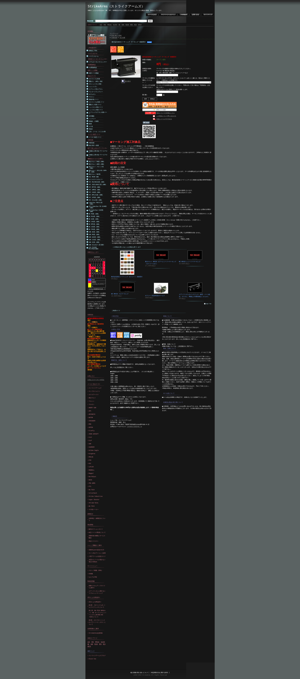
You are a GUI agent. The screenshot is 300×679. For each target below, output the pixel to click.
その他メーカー (94, 509)
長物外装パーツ (94, 99)
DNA (90, 424)
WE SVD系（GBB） (94, 221)
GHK (123, 24)
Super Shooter (94, 499)
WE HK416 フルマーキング (119, 294)
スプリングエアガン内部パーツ (98, 113)
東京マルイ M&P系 (94, 174)
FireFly (91, 430)
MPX (131, 24)
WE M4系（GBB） (94, 214)
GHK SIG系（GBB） (95, 239)
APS (90, 411)
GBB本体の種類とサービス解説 (97, 537)
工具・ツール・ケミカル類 (97, 131)
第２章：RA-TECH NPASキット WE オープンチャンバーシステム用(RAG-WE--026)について (97, 614)
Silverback (93, 493)
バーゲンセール (94, 56)
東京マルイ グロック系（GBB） (96, 167)
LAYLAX (91, 467)
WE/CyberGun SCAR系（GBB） (96, 210)
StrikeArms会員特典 (96, 633)
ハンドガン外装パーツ (96, 107)
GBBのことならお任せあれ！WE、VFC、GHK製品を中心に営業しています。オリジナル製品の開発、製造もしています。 (125, 10)
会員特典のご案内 (93, 628)
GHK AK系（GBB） (94, 232)
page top (208, 303)
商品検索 (90, 21)
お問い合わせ (149, 159)
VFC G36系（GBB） (95, 192)
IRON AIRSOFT (94, 434)
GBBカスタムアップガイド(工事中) (97, 587)
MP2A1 (109, 24)
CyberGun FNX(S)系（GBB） (95, 203)
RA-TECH (91, 490)
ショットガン (93, 86)
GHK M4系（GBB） (94, 234)
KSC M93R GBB (94, 177)
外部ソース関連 (94, 73)
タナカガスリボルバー (96, 179)
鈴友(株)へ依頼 (94, 145)
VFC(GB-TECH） (94, 503)
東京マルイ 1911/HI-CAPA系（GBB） (97, 171)
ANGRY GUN (92, 408)
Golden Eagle (94, 450)
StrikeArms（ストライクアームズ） (116, 6)
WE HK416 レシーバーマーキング (189, 261)
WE (119, 24)
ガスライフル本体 (94, 79)
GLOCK (115, 24)
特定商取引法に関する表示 (159, 672)
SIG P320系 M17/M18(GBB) (94, 248)
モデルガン (92, 94)
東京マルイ (92, 398)
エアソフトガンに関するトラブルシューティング (97, 592)
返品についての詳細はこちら (165, 113)
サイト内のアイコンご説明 (97, 553)
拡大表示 (128, 81)
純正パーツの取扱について (97, 532)
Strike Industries (96, 496)
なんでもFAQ (93, 577)
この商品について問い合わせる (166, 116)
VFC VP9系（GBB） (95, 197)
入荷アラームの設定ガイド (97, 556)
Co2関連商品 (93, 67)
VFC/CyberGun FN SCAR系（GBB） (98, 207)
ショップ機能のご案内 (95, 545)
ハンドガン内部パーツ (96, 110)
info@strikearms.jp (134, 426)
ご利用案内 (183, 14)
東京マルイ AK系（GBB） (97, 164)
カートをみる (152, 14)
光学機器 (91, 116)
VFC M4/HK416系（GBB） (97, 182)
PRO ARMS (92, 483)
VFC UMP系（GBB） (95, 190)
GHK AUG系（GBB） (95, 237)
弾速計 (91, 129)
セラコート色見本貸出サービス (155, 295)
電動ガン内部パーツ (95, 104)
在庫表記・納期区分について (97, 519)
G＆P (90, 440)
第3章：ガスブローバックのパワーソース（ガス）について (97, 622)
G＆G (90, 437)
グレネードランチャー (96, 92)
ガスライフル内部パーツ (96, 102)
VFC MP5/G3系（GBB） (96, 195)
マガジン (91, 97)
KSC (90, 463)
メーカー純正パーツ (95, 137)
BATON (91, 417)
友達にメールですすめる (164, 119)
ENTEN (91, 427)
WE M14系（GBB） (94, 216)
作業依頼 (91, 143)
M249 (127, 24)
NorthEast (92, 476)
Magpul (91, 473)
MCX (135, 24)
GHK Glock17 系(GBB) (96, 245)
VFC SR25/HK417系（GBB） (98, 184)
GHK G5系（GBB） (94, 242)
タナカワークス (94, 394)
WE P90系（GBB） (94, 229)
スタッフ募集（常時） (96, 570)
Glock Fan (92, 659)
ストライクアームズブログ (97, 655)
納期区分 (90, 514)
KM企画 (91, 457)
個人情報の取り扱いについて (139, 672)
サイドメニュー (92, 566)
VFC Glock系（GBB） (96, 200)
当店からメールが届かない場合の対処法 (97, 561)
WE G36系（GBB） (94, 227)
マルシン (91, 401)
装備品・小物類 (94, 121)
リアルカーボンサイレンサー (98, 62)
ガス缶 (91, 126)
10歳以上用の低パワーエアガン (98, 151)
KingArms (92, 453)
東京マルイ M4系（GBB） (97, 161)
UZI (101, 24)
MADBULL (91, 470)
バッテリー (92, 118)
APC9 (139, 24)
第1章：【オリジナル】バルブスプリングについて (97, 606)
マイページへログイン (168, 14)
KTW (90, 460)
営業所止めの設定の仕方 (96, 550)
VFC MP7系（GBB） (95, 187)
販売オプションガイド (96, 529)
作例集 (91, 574)
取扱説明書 (91, 581)
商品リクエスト (94, 541)
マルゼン (91, 404)
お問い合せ (195, 14)
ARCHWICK (92, 414)
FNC (105, 24)
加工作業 (122, 37)
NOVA (90, 480)
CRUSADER (92, 421)
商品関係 (90, 524)
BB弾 (90, 124)
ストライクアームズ (95, 388)
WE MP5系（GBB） (94, 224)
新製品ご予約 (93, 50)
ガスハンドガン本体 (95, 84)
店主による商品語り (94, 597)
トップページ (114, 33)
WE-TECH (91, 506)
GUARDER (91, 447)
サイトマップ (208, 14)
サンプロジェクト (94, 391)
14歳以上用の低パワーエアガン (98, 155)
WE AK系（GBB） (94, 219)
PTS (90, 486)
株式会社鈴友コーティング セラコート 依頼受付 (126, 277)
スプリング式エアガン (96, 89)
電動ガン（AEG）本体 (95, 81)
